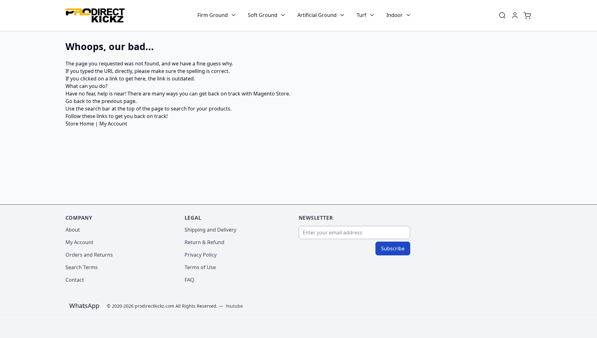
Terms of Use (200, 267)
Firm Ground (212, 15)
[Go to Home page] (95, 15)
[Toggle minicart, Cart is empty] (527, 15)
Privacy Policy (201, 254)
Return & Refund (204, 242)
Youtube (234, 306)
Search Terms (81, 267)
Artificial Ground (317, 15)
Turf (361, 15)
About (72, 229)
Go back (75, 101)
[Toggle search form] (502, 15)
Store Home (79, 123)
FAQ (189, 279)
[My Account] (515, 15)
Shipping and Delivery (210, 229)
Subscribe (393, 248)
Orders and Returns (89, 254)
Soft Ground (262, 15)
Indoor (394, 15)
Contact (74, 279)
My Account (113, 123)
